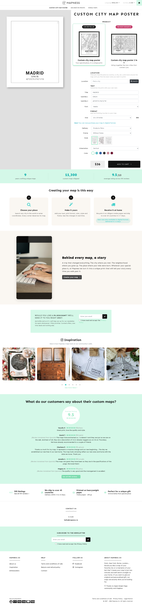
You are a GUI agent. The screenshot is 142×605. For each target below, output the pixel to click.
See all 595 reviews (70, 477)
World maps (92, 8)
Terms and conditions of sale (52, 564)
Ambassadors (14, 571)
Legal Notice (128, 598)
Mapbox (119, 588)
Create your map (71, 277)
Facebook (78, 564)
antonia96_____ (124, 379)
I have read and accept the (92, 321)
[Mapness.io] (71, 3)
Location (84, 81)
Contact (44, 571)
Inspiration (13, 567)
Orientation (83, 148)
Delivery (85, 128)
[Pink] (108, 153)
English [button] (111, 3)
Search (135, 81)
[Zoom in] (57, 22)
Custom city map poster (58, 8)
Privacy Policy (82, 544)
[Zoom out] (57, 23)
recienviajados (20, 379)
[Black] (104, 153)
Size (86, 118)
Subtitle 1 (84, 97)
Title (86, 92)
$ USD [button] (128, 3)
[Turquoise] (96, 153)
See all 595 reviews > (21, 494)
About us (12, 564)
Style (86, 138)
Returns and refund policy (50, 567)
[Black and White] (93, 153)
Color (86, 153)
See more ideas (71, 388)
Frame (85, 133)
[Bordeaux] (111, 153)
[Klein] (100, 153)
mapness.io (54, 379)
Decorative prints (78, 8)
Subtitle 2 (84, 101)
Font (86, 107)
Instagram (79, 567)
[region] (35, 52)
